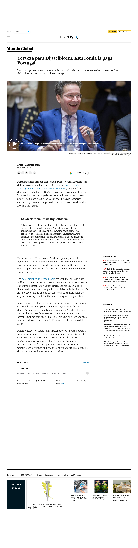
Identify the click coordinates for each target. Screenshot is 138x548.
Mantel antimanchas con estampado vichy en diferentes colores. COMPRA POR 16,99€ (121, 498)
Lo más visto (107, 304)
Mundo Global (20, 49)
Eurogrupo (20, 373)
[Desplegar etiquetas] (87, 373)
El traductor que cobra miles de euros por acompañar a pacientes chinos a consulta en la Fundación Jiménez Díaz (117, 343)
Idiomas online (63, 475)
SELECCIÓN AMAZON (26, 475)
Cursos (39, 475)
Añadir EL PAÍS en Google (80, 173)
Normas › (86, 362)
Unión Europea (55, 373)
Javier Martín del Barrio (29, 165)
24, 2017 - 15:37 (24, 167)
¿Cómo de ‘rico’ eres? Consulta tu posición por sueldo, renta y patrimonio (117, 310)
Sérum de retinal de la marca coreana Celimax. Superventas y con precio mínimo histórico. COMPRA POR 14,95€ (47, 506)
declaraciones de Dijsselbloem (38, 278)
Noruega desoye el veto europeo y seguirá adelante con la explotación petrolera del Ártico (115, 279)
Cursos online (49, 475)
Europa (64, 373)
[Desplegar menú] (8, 37)
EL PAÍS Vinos (76, 475)
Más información (22, 383)
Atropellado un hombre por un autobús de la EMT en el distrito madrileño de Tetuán (116, 288)
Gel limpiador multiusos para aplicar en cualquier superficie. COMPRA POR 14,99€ (79, 498)
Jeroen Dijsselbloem (32, 373)
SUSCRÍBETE (112, 32)
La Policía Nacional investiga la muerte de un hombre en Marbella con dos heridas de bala (116, 271)
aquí (62, 383)
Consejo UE (44, 373)
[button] (69, 116)
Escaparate (11, 475)
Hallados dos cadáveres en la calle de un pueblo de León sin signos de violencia (116, 263)
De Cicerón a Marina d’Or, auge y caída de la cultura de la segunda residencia (117, 337)
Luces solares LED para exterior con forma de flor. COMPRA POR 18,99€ (100, 497)
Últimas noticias (109, 256)
